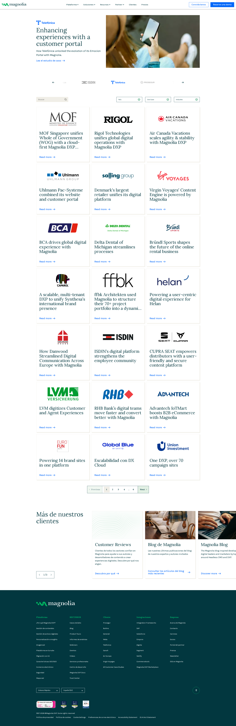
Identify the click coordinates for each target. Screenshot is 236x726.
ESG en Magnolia (176, 662)
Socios (172, 639)
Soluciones (88, 4)
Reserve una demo (222, 4)
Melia (105, 639)
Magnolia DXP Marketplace (147, 667)
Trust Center (75, 678)
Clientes (132, 4)
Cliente (106, 617)
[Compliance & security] (64, 702)
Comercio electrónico (44, 667)
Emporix (140, 639)
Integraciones (144, 617)
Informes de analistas (78, 639)
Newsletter (174, 656)
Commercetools (143, 662)
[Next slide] (181, 82)
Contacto (174, 628)
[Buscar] (65, 99)
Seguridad (40, 673)
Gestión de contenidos (45, 628)
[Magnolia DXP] (14, 4)
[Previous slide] (55, 82)
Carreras (173, 634)
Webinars (73, 645)
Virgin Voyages (109, 662)
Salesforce (141, 634)
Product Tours (75, 634)
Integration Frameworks (146, 623)
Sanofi (105, 650)
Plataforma (71, 4)
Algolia (139, 645)
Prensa (173, 650)
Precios (144, 4)
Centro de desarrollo (78, 667)
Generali (106, 634)
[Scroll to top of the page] (196, 690)
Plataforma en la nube (45, 650)
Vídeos (72, 656)
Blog (71, 628)
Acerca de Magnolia (177, 623)
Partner (118, 4)
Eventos (73, 650)
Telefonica (107, 645)
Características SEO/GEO (46, 662)
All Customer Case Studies (113, 667)
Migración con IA (43, 656)
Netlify (139, 656)
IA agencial (40, 645)
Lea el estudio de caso (48, 60)
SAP (138, 628)
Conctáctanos (199, 4)
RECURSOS (75, 617)
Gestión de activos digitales (47, 634)
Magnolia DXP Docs (77, 673)
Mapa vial (40, 678)
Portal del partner (177, 645)
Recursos (104, 4)
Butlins (106, 628)
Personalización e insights (46, 639)
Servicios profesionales (79, 662)
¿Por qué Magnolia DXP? (46, 623)
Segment (140, 650)
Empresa (174, 617)
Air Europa (107, 656)
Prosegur (107, 623)
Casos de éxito (75, 623)
